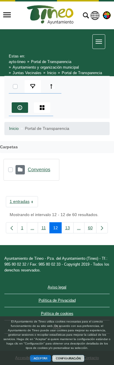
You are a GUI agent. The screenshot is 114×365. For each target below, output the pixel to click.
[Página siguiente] (102, 227)
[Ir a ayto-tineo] (50, 14)
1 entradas (24, 202)
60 (92, 228)
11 (46, 228)
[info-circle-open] (20, 107)
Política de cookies (57, 313)
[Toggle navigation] (7, 15)
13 (69, 228)
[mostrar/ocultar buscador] (85, 16)
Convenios (39, 169)
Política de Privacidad (57, 300)
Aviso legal (57, 287)
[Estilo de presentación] (42, 107)
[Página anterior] (12, 227)
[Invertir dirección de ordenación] (52, 86)
